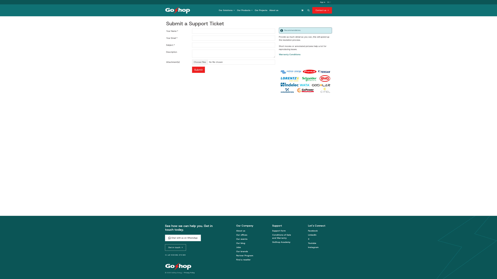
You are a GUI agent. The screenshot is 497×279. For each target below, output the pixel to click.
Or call (175, 255)
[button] (308, 10)
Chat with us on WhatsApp (184, 238)
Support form (279, 230)
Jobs (238, 247)
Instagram (313, 247)
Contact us (321, 10)
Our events (241, 239)
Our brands (242, 251)
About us (240, 230)
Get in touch (174, 247)
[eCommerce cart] (302, 10)
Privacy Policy (189, 273)
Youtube (312, 243)
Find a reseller (243, 259)
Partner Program (244, 255)
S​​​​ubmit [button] (198, 69)
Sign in (322, 2)
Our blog (240, 243)
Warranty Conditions (289, 54)
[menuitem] (227, 10)
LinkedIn (312, 235)
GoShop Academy (281, 242)
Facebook (313, 230)
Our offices (241, 235)
